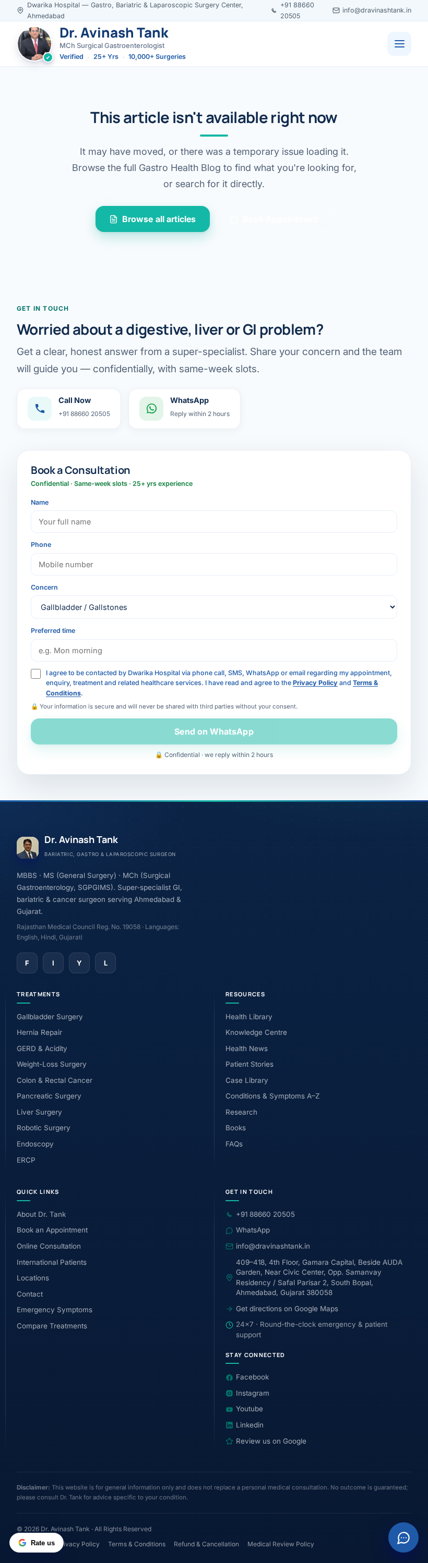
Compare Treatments (52, 1326)
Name (40, 502)
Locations (33, 1278)
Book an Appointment (52, 1230)
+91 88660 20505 (265, 1214)
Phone (41, 544)
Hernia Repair (39, 1032)
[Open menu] (399, 44)
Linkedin (250, 1425)
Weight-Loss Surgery (52, 1064)
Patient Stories (249, 1064)
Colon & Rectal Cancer (54, 1080)
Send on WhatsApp (213, 731)
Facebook (252, 1377)
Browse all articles (159, 219)
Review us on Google (271, 1441)
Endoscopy (35, 1144)
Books (235, 1128)
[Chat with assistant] (403, 1537)
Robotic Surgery (43, 1128)
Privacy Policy (315, 683)
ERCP (26, 1160)
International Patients (52, 1262)
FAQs (234, 1144)
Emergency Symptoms (54, 1309)
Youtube (249, 1409)
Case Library (246, 1080)
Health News (246, 1048)
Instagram (252, 1393)
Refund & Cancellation (206, 1544)
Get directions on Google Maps (287, 1308)
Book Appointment (280, 219)
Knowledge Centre (256, 1032)
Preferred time (53, 630)
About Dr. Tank (41, 1214)
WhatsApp (253, 1230)
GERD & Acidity (42, 1048)
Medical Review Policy (280, 1544)
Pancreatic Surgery (49, 1096)
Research (241, 1112)
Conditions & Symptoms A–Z (272, 1096)
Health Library (248, 1016)
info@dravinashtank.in (376, 10)
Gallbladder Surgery (50, 1016)
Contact (30, 1294)
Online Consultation (49, 1246)
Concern (44, 587)
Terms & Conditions (136, 1544)
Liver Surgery (39, 1112)
